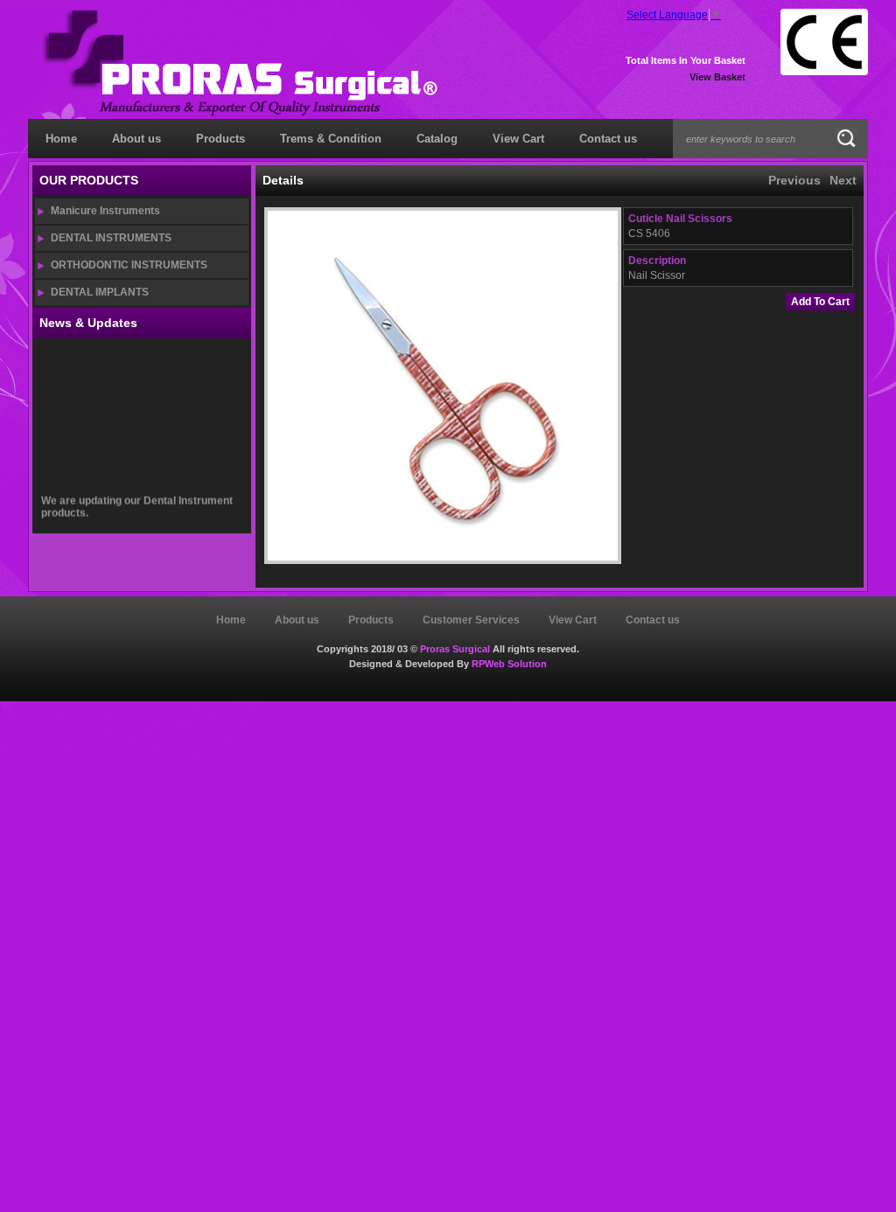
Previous (794, 180)
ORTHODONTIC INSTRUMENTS (129, 265)
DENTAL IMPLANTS (100, 292)
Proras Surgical (455, 649)
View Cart (518, 138)
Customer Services (471, 620)
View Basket (718, 77)
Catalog (437, 138)
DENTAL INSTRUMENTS (111, 238)
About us (136, 138)
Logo (239, 62)
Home (61, 138)
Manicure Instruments (105, 211)
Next (843, 180)
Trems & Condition (331, 138)
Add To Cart (820, 302)
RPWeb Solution (509, 663)
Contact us (608, 138)
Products (220, 138)
